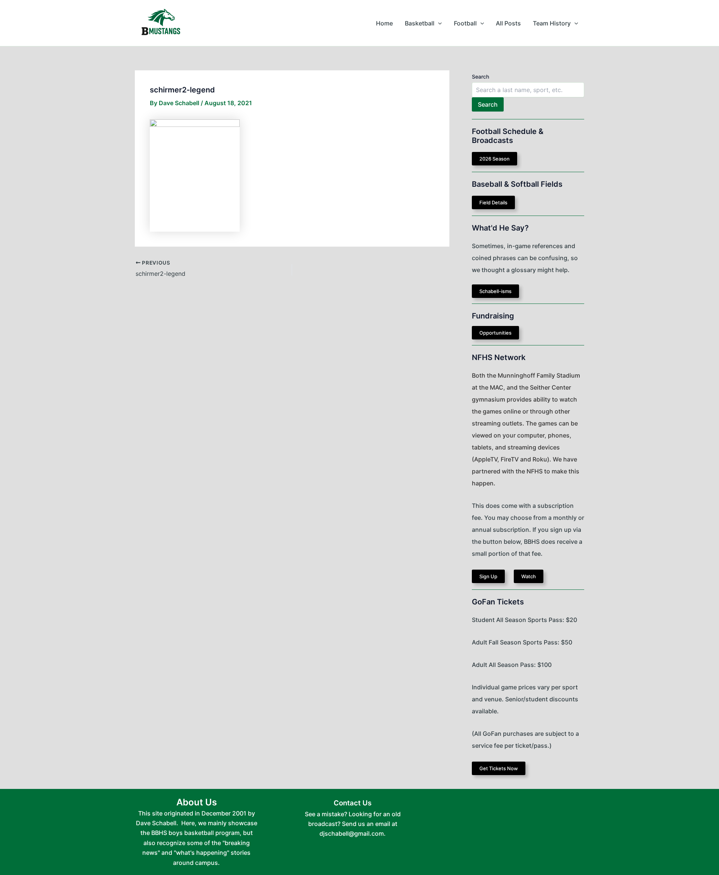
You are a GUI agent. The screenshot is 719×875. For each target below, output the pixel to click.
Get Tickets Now (498, 768)
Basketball (419, 23)
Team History (552, 23)
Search (480, 76)
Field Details (493, 202)
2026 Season (494, 159)
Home (384, 23)
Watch (528, 576)
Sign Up (488, 576)
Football (465, 23)
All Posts (508, 23)
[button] (438, 23)
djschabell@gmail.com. (352, 833)
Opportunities (495, 333)
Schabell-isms (495, 291)
